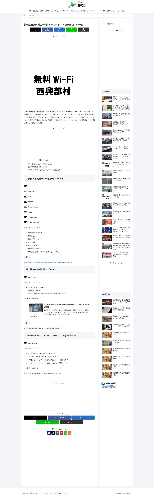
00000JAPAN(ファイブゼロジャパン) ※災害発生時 (44, 170)
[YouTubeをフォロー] (61, 433)
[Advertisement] (59, 50)
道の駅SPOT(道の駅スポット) (37, 167)
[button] (83, 30)
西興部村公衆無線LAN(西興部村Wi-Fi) (40, 164)
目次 (41, 160)
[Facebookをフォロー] (57, 433)
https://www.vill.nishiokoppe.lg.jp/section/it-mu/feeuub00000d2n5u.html (49, 262)
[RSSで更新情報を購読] (69, 433)
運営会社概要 (33, 493)
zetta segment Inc (126, 493)
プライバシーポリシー (45, 493)
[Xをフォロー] (53, 433)
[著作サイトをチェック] (49, 433)
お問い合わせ (57, 493)
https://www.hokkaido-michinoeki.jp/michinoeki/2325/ (46, 293)
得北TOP (25, 493)
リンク (64, 493)
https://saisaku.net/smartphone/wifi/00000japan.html (42, 373)
